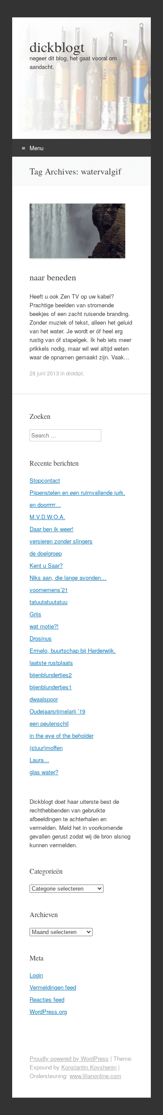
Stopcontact (45, 480)
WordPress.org (48, 1011)
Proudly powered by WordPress (69, 1058)
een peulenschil (49, 723)
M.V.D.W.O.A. (47, 517)
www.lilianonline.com (95, 1076)
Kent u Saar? (46, 565)
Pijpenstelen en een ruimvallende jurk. (77, 492)
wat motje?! (44, 626)
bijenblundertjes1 (51, 687)
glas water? (44, 772)
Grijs (35, 614)
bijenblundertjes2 (51, 675)
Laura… (39, 760)
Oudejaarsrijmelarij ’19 (57, 711)
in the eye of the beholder (61, 735)
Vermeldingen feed (53, 987)
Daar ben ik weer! (51, 529)
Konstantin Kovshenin (88, 1067)
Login (36, 975)
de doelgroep (46, 553)
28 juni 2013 (44, 373)
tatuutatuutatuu (48, 602)
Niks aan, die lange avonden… (68, 577)
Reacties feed (47, 999)
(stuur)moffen (46, 747)
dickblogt (57, 46)
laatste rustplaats (51, 662)
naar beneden (53, 277)
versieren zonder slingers (61, 541)
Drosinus (41, 638)
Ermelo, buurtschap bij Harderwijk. (73, 650)
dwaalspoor (44, 699)
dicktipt (74, 373)
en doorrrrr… (45, 504)
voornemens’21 (49, 589)
